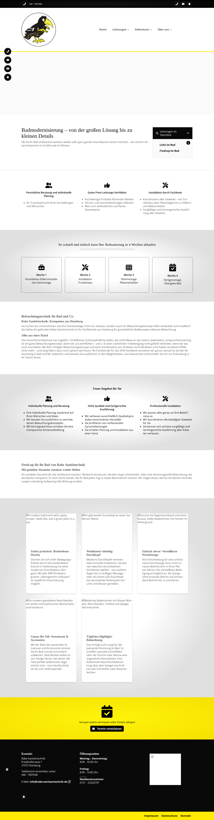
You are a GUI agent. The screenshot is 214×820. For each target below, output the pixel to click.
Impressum (151, 815)
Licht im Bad (167, 145)
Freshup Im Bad (169, 151)
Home (103, 29)
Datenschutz (169, 815)
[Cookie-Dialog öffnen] (7, 769)
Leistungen (119, 29)
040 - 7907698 (35, 4)
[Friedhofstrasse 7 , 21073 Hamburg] (7, 68)
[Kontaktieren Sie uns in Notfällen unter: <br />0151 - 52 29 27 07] (189, 4)
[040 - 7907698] (177, 4)
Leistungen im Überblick (168, 133)
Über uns (163, 29)
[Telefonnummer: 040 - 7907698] (24, 4)
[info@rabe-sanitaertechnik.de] (183, 4)
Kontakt (186, 815)
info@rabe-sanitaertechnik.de (48, 781)
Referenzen (142, 29)
